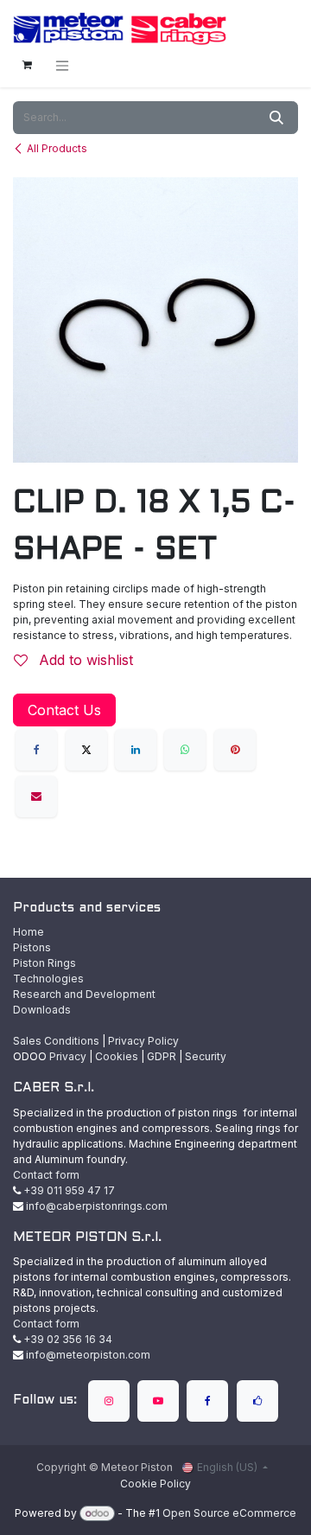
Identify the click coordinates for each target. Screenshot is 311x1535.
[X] (86, 750)
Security (205, 1056)
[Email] (36, 796)
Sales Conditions (56, 1040)
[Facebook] (36, 750)
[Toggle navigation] (62, 65)
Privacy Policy (143, 1040)
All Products (57, 148)
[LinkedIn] (135, 750)
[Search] (276, 117)
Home (28, 931)
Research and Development (84, 994)
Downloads (42, 1009)
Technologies (48, 978)
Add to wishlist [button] (84, 659)
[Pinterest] (235, 750)
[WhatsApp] (185, 750)
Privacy (67, 1056)
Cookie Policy (155, 1483)
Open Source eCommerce (229, 1512)
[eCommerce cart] (27, 65)
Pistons (32, 947)
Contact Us (64, 710)
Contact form (46, 1174)
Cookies (116, 1056)
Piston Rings (44, 962)
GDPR (161, 1056)
